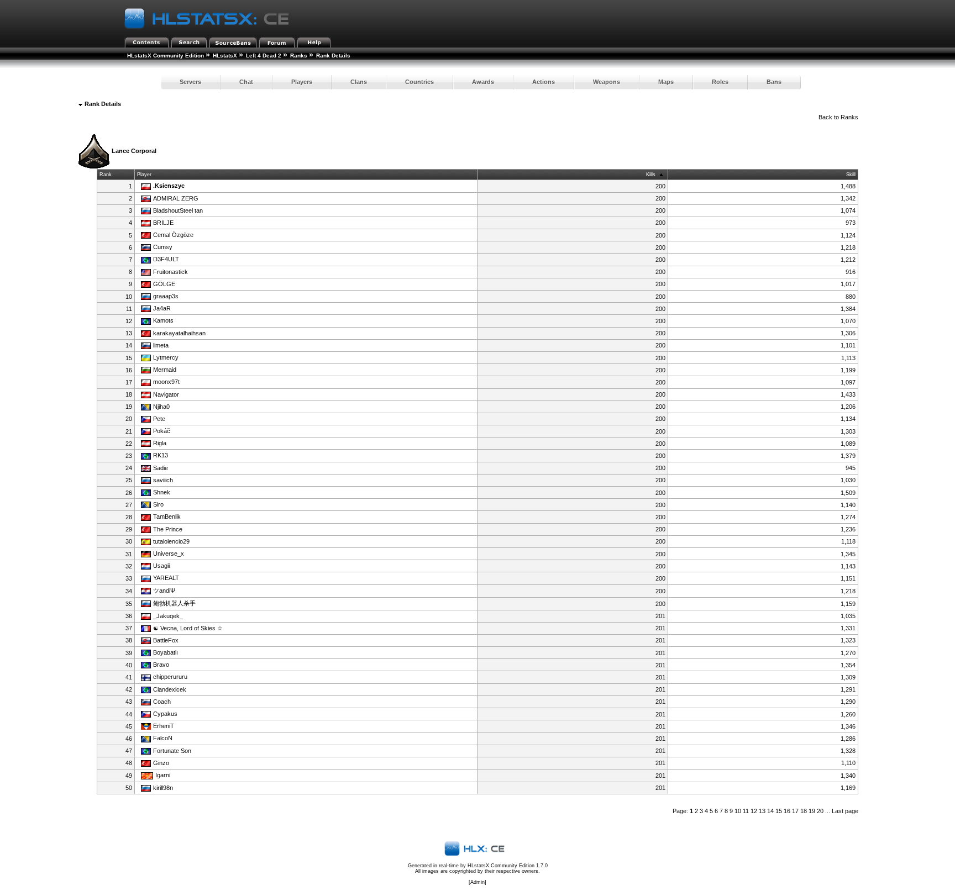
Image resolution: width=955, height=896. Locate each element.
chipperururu (170, 676)
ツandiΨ (164, 590)
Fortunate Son (172, 750)
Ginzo (161, 763)
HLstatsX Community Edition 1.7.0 (508, 865)
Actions (543, 81)
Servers (190, 81)
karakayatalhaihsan (179, 333)
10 (737, 811)
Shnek (161, 492)
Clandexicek (169, 689)
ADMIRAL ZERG (175, 198)
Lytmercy (166, 357)
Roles (720, 81)
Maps (666, 81)
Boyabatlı (165, 652)
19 (812, 811)
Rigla (159, 443)
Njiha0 (161, 406)
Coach (162, 701)
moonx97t (166, 381)
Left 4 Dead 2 (263, 55)
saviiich (163, 480)
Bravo (161, 664)
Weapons (606, 81)
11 (746, 811)
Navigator (166, 394)
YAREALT (166, 578)
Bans (774, 81)
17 (795, 811)
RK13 (160, 455)
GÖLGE (164, 284)
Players (301, 81)
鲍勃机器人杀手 (174, 603)
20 (820, 811)
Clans (358, 81)
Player (144, 174)
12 (754, 811)
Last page (845, 811)
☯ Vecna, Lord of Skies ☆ (188, 628)
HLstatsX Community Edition (165, 55)
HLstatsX (225, 55)
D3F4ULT (166, 259)
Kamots (163, 320)
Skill (851, 174)
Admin (477, 882)
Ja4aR (162, 308)
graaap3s (166, 296)
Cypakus (165, 713)
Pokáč (161, 431)
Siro (158, 504)
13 (762, 811)
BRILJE (163, 222)
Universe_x (168, 553)
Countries (419, 81)
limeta (161, 345)
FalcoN (162, 738)
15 (778, 811)
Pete (159, 418)
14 (770, 811)
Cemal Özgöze (173, 234)
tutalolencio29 (171, 541)
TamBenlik (167, 516)
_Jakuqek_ (168, 616)
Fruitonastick (170, 271)
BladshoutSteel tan (178, 210)
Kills (650, 174)
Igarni (162, 775)
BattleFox (166, 640)
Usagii (161, 565)
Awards (483, 81)
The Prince (167, 529)
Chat (246, 81)
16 (787, 811)
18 (803, 811)
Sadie (160, 468)
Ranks (298, 55)
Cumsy (162, 247)
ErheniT (163, 726)
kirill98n (163, 787)
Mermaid (164, 369)
